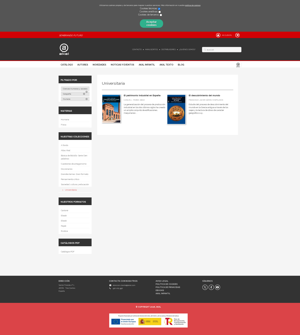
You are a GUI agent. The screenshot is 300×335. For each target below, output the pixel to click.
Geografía (67, 94)
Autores (82, 64)
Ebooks (160, 290)
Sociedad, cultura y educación (75, 184)
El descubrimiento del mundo (204, 95)
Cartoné (64, 210)
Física (63, 125)
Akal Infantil (147, 64)
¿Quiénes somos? (187, 50)
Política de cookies (167, 284)
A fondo (64, 145)
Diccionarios (66, 169)
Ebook (64, 215)
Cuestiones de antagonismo (73, 164)
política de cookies (192, 5)
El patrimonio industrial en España (142, 95)
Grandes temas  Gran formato (74, 174)
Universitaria (71, 190)
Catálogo (67, 64)
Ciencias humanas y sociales (75, 89)
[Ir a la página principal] (64, 49)
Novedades (99, 64)
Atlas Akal (65, 150)
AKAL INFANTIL (163, 293)
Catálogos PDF (68, 251)
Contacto (137, 50)
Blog (181, 64)
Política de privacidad (168, 287)
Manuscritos (151, 50)
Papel (63, 226)
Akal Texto (166, 64)
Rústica (64, 231)
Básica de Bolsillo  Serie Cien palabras (74, 157)
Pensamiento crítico (70, 179)
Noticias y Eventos (122, 64)
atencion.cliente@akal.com (124, 285)
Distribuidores (168, 50)
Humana (67, 99)
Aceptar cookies (151, 23)
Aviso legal (162, 281)
